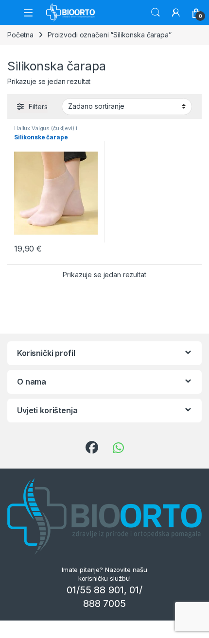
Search (155, 12)
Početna (20, 35)
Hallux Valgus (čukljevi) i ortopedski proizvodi (45, 131)
